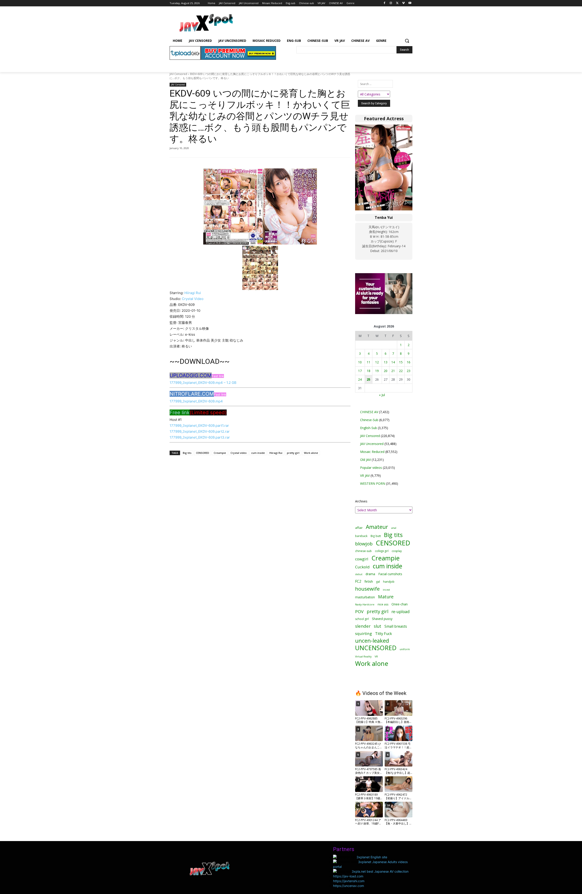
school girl (362, 619)
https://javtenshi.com (348, 881)
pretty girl (293, 452)
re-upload (400, 611)
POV (359, 611)
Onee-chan (399, 604)
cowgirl (361, 559)
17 (360, 371)
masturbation (365, 597)
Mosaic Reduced (372, 451)
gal (378, 582)
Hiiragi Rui (192, 293)
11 (368, 362)
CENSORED (202, 452)
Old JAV (365, 459)
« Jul (382, 395)
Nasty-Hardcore (364, 604)
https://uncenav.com (348, 886)
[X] (397, 3)
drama (370, 574)
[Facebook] (384, 3)
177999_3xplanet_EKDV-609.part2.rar (200, 431)
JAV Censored (178, 74)
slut (377, 626)
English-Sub (368, 428)
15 (401, 362)
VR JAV (365, 475)
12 (377, 362)
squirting (363, 633)
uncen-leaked (372, 640)
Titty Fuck (383, 633)
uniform (405, 649)
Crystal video (239, 452)
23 (408, 371)
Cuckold (362, 566)
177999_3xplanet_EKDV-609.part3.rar (200, 437)
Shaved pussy (382, 619)
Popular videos (371, 467)
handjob (388, 582)
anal (393, 527)
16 (408, 362)
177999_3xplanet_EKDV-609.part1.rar (199, 425)
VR (376, 656)
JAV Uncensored (372, 444)
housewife (367, 588)
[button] (406, 40)
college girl (382, 551)
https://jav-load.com (348, 876)
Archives (361, 501)
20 (385, 371)
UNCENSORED (375, 647)
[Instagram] (391, 3)
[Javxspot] (206, 23)
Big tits (187, 452)
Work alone (311, 452)
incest (386, 589)
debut (358, 574)
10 (360, 362)
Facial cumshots (390, 574)
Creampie (220, 452)
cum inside (258, 452)
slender (363, 626)
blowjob (364, 543)
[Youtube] (409, 3)
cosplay (397, 551)
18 (368, 371)
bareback (361, 536)
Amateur (377, 526)
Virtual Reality (363, 656)
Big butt (376, 536)
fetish (368, 581)
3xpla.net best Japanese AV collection (380, 871)
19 (377, 371)
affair (359, 528)
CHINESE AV (369, 412)
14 (393, 362)
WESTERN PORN (372, 483)
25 (368, 379)
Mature (386, 596)
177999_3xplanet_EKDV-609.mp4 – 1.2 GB (203, 382)
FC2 (358, 581)
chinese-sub (363, 551)
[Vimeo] (403, 3)
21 (393, 371)
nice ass (383, 604)
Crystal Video (192, 299)
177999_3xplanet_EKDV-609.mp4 (196, 401)
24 (360, 379)
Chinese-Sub (369, 420)
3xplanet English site (371, 857)
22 (401, 371)
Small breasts (395, 626)
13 (385, 362)
